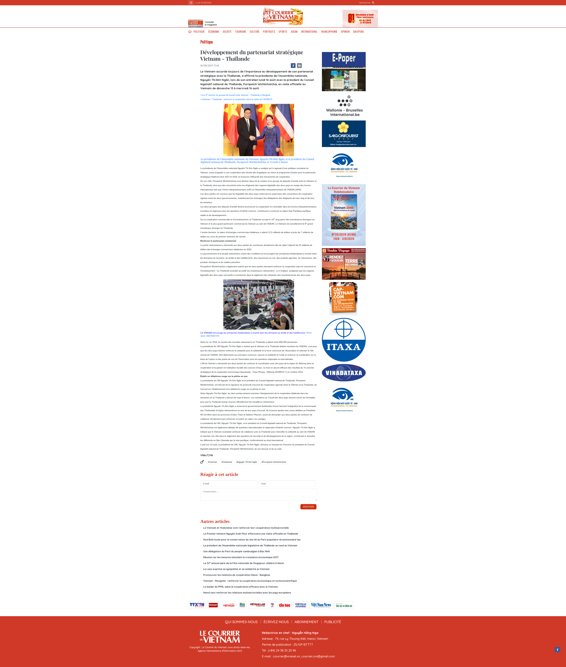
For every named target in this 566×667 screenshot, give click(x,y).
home (190, 31)
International (309, 31)
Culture (254, 31)
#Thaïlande (227, 462)
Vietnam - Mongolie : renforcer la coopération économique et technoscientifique (250, 580)
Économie (213, 31)
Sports (283, 31)
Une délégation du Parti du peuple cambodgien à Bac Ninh (236, 551)
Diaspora (358, 31)
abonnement (306, 622)
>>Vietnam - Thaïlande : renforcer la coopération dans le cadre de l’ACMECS (236, 99)
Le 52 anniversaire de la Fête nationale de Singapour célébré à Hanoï (243, 563)
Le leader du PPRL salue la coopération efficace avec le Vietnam (240, 586)
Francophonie (329, 31)
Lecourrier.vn (283, 16)
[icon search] (373, 2)
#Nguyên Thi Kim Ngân (246, 462)
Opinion (345, 31)
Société (227, 31)
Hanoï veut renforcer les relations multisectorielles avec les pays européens (247, 592)
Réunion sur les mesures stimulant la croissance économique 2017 (241, 557)
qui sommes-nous (241, 622)
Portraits (269, 31)
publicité (332, 622)
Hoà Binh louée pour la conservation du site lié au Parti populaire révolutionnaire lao (252, 539)
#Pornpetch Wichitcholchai (274, 462)
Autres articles (214, 521)
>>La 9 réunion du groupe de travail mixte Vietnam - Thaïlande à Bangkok (235, 95)
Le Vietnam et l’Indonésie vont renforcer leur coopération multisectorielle (246, 527)
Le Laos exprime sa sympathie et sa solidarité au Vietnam (236, 569)
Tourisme (240, 31)
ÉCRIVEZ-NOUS (276, 622)
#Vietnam (212, 462)
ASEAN (294, 31)
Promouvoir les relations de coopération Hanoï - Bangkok (236, 574)
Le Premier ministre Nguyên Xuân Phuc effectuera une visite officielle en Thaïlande (250, 533)
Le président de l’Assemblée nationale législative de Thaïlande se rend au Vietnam (250, 545)
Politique (199, 31)
